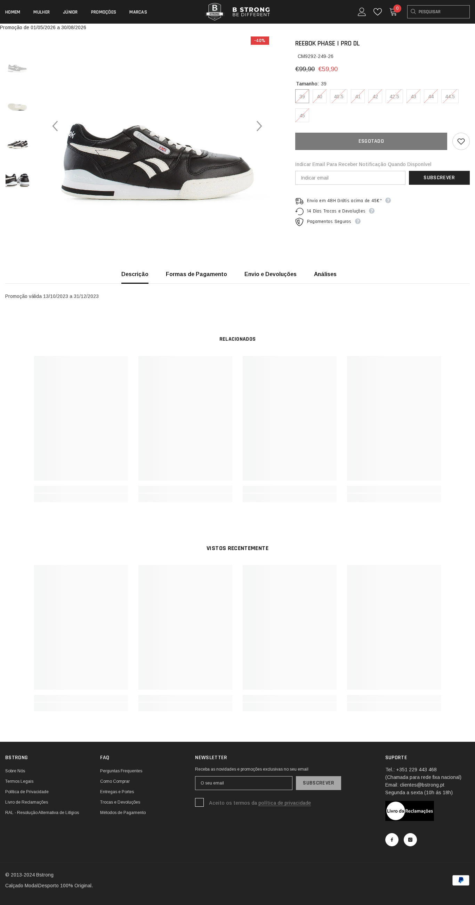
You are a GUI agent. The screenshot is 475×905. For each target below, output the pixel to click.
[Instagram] (410, 839)
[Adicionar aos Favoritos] (461, 141)
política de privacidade (284, 803)
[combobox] (438, 12)
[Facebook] (391, 839)
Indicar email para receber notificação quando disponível (363, 164)
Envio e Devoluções (270, 274)
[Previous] (55, 126)
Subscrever (439, 177)
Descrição (134, 274)
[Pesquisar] (438, 11)
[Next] (259, 126)
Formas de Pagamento (196, 274)
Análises (325, 274)
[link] (81, 489)
